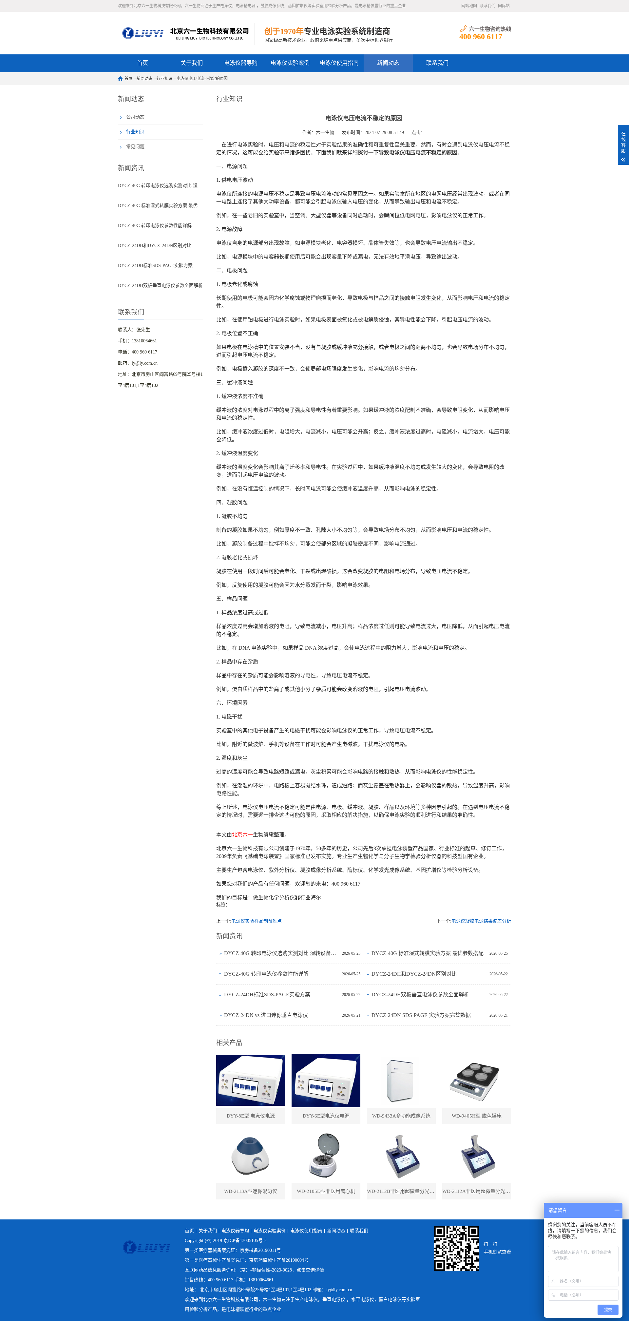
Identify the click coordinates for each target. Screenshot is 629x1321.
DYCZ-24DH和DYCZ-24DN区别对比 (154, 245)
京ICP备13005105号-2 (245, 1240)
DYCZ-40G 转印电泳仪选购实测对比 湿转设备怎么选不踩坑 (160, 185)
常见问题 (135, 146)
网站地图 (469, 6)
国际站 (504, 6)
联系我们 (487, 6)
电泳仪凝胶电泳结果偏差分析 (481, 921)
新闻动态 (388, 63)
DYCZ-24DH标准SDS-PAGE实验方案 (155, 265)
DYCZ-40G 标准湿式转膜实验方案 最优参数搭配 (160, 205)
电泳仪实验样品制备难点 (256, 921)
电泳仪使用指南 (339, 63)
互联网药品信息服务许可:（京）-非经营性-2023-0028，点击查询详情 (254, 1270)
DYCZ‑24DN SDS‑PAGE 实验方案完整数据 (421, 1015)
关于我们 (192, 63)
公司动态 (135, 117)
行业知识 (164, 78)
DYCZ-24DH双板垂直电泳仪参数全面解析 (160, 285)
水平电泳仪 (362, 1299)
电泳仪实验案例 (290, 63)
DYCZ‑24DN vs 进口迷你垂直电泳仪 (266, 1015)
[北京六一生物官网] (186, 33)
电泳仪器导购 (240, 63)
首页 (142, 63)
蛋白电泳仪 (390, 1299)
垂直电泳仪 (333, 1299)
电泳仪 (311, 1299)
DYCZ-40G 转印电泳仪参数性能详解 (155, 225)
